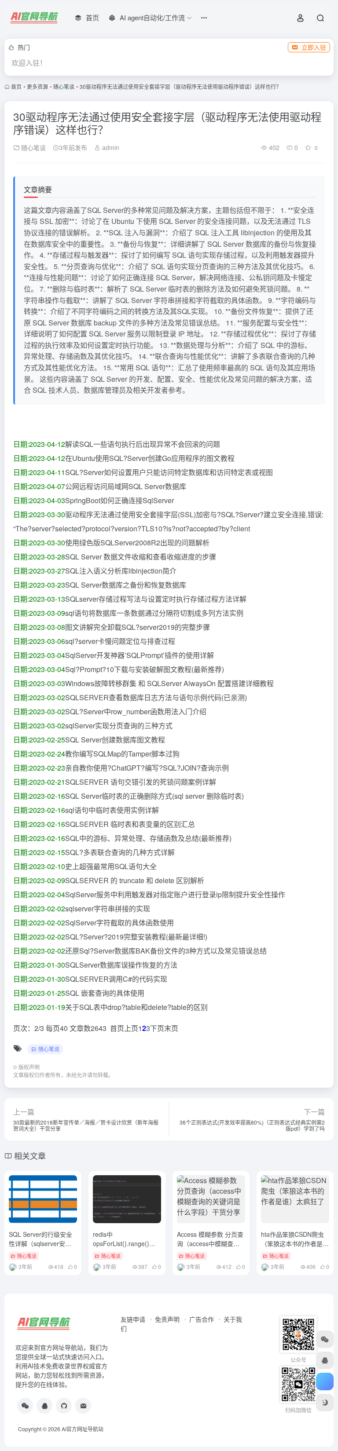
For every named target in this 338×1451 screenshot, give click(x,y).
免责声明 (167, 1319)
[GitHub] (64, 1406)
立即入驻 (313, 47)
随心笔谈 (63, 86)
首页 (16, 86)
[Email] (83, 1406)
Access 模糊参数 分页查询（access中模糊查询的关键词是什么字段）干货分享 (211, 1248)
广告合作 (201, 1319)
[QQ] (44, 1406)
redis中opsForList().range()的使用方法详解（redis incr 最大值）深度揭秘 (124, 1248)
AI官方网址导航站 (82, 1429)
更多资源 (37, 86)
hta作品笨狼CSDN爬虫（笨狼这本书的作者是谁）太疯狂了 (292, 1243)
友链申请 (133, 1319)
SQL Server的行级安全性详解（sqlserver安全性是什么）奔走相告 (40, 1243)
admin (109, 147)
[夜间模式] (325, 1402)
